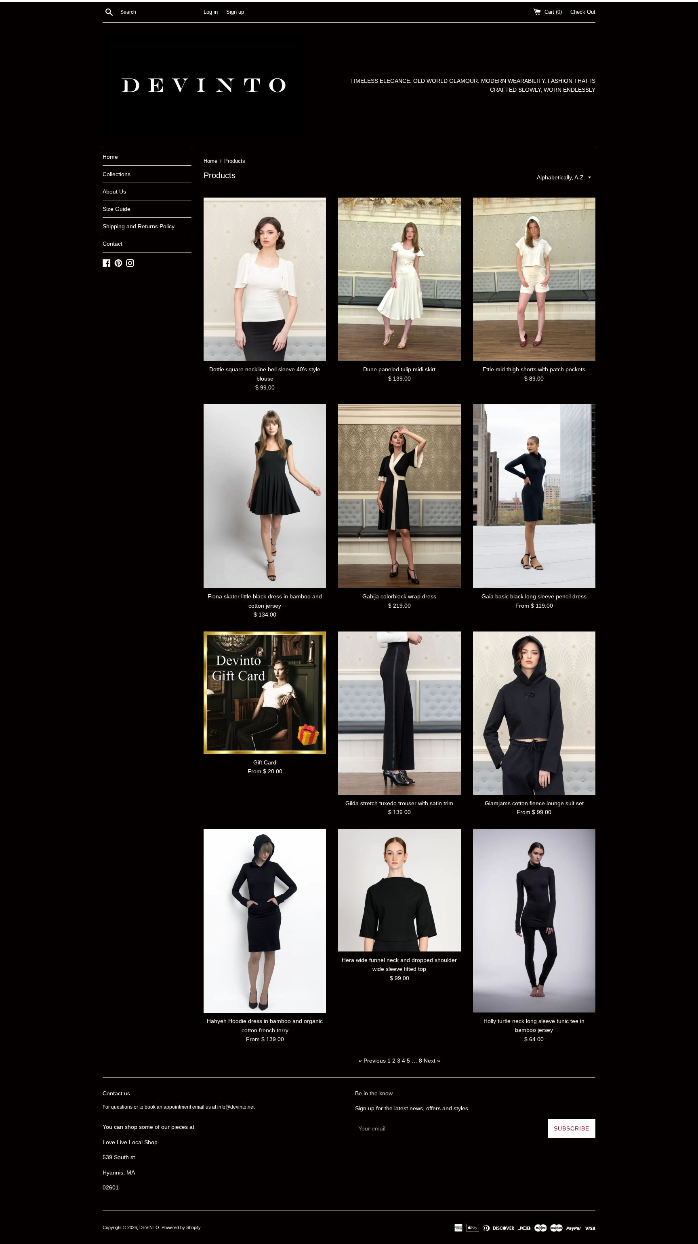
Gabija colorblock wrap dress (399, 596)
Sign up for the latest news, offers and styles (411, 1108)
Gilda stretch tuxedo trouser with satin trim (399, 803)
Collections (116, 174)
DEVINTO (149, 1227)
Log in (211, 12)
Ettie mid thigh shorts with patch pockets (534, 369)
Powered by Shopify (181, 1227)
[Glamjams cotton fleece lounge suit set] (534, 713)
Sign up (235, 12)
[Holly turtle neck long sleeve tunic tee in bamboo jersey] (534, 920)
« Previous (372, 1060)
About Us (114, 191)
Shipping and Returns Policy (138, 226)
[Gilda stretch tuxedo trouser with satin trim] (399, 713)
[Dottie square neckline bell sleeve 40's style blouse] (265, 279)
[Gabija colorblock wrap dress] (399, 496)
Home (110, 157)
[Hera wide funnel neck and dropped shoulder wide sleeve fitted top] (399, 890)
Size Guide (116, 209)
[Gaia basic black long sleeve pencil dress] (534, 496)
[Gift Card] (265, 692)
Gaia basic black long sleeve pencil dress (534, 596)
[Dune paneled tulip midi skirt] (399, 279)
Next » (432, 1060)
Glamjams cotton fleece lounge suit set (534, 803)
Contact (112, 243)
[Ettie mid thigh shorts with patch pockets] (534, 279)
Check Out (582, 12)
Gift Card (264, 762)
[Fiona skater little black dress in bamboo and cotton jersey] (265, 496)
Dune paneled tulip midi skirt (399, 369)
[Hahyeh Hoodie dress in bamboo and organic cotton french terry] (265, 921)
